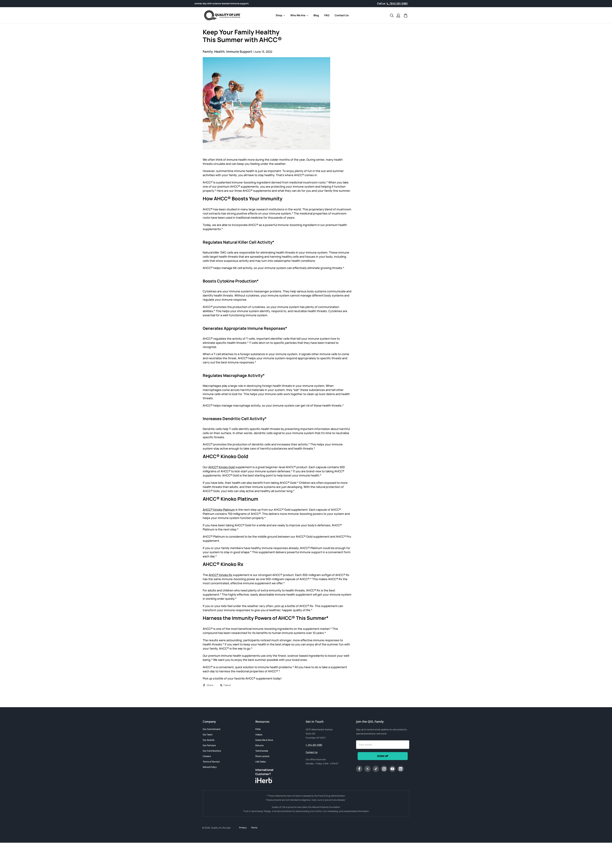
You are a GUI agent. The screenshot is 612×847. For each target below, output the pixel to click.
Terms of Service (211, 761)
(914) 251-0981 (398, 3)
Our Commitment (211, 729)
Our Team (207, 734)
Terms (254, 827)
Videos (258, 734)
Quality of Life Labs (220, 827)
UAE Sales (260, 761)
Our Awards (208, 739)
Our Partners (209, 745)
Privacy (243, 827)
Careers (207, 756)
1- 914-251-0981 (314, 744)
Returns (259, 745)
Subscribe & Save (264, 739)
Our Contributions (212, 750)
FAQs (258, 729)
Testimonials (261, 750)
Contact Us (311, 752)
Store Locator (262, 756)
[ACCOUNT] (398, 15)
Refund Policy (210, 766)
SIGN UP (382, 756)
